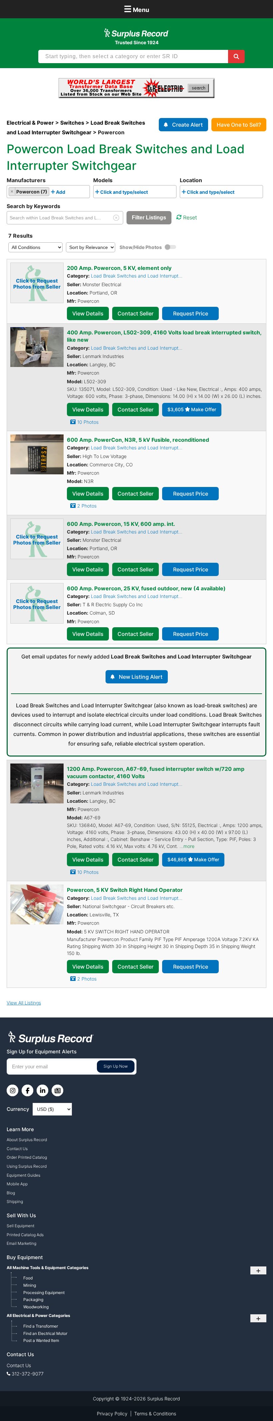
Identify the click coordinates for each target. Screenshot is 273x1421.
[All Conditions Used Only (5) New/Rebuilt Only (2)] (35, 247)
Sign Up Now (116, 1066)
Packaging (33, 1299)
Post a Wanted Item (41, 1340)
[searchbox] (69, 193)
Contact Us (17, 1148)
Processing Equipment (44, 1292)
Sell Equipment (20, 1225)
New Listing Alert (140, 676)
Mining (29, 1285)
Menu (136, 9)
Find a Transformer (40, 1326)
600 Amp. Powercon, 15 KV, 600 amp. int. (121, 524)
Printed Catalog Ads (25, 1234)
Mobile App (17, 1183)
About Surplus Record (27, 1139)
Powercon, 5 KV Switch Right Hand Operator (125, 890)
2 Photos (87, 506)
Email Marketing (21, 1243)
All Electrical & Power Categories (38, 1315)
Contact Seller (135, 313)
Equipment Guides (23, 1175)
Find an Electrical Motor (45, 1333)
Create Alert (187, 124)
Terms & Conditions (155, 1413)
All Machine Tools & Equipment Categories (48, 1267)
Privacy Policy (112, 1413)
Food (28, 1277)
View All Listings (24, 1003)
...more (186, 846)
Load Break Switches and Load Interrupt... (136, 276)
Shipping (15, 1201)
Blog (11, 1192)
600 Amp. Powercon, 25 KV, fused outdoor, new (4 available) (146, 588)
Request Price (190, 313)
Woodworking (36, 1306)
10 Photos (88, 422)
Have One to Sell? (239, 124)
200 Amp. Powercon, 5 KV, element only (119, 268)
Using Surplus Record (27, 1166)
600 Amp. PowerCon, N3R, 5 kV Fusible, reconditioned (138, 439)
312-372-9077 (28, 1373)
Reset (190, 217)
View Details (88, 313)
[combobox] (48, 191)
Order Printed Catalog (27, 1157)
